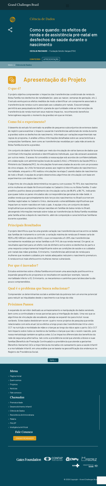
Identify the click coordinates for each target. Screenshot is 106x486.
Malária (13, 419)
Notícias (13, 388)
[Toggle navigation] (67, 5)
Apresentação (50, 59)
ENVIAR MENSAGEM (25, 438)
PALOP (13, 423)
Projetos (14, 384)
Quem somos (15, 380)
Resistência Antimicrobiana (22, 415)
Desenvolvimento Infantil (21, 406)
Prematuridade (16, 402)
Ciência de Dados (24, 65)
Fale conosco (15, 392)
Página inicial (15, 376)
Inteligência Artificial (19, 427)
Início (10, 65)
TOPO (52, 360)
